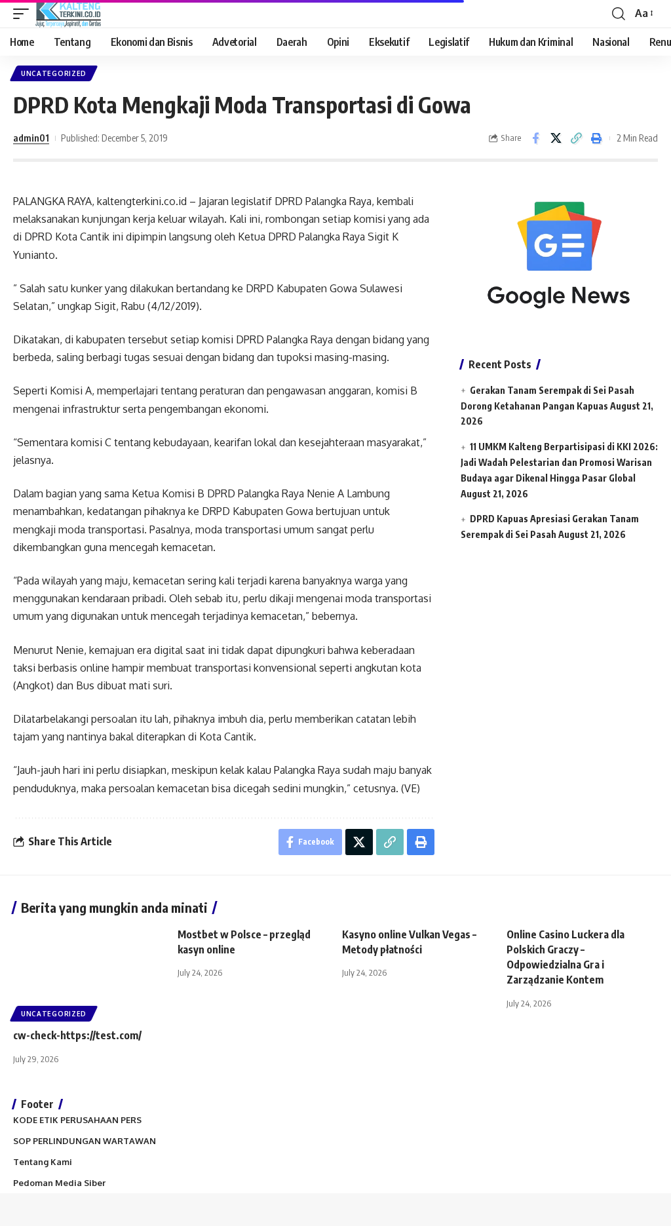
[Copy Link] (576, 138)
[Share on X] (555, 138)
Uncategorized (53, 73)
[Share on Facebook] (535, 138)
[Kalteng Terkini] (68, 14)
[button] (24, 14)
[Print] (596, 138)
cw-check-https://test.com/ (77, 1035)
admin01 (31, 138)
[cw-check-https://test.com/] (88, 972)
